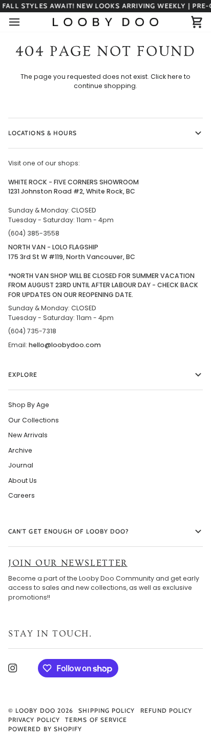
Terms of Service (96, 719)
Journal (20, 465)
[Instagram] (12, 668)
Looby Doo (35, 710)
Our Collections (33, 420)
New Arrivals (28, 435)
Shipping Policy (106, 710)
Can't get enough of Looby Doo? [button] (68, 531)
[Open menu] (23, 21)
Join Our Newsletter (68, 563)
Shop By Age (28, 404)
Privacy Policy (34, 719)
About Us (22, 480)
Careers (21, 495)
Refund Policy (166, 710)
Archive (20, 450)
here (174, 76)
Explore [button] (23, 374)
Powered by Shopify (45, 729)
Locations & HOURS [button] (42, 133)
